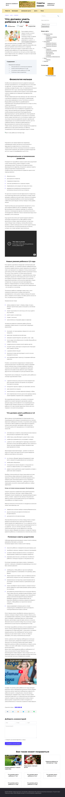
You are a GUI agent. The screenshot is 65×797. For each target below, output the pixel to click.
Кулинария (15, 10)
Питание (48, 55)
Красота (48, 59)
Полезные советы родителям (18, 72)
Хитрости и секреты (51, 37)
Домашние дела (26, 10)
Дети (35, 10)
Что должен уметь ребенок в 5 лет (51, 775)
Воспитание (49, 52)
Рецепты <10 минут (51, 43)
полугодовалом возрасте (28, 41)
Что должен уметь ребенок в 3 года (32, 783)
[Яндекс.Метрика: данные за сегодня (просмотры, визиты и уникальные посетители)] (51, 75)
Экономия (49, 40)
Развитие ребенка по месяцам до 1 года (52, 762)
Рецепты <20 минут (51, 44)
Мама (42, 10)
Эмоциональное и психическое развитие (21, 66)
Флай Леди (49, 38)
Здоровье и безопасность (53, 56)
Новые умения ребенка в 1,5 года (19, 68)
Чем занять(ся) (50, 53)
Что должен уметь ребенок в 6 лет (32, 775)
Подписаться (45, 26)
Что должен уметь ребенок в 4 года (13, 783)
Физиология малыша (14, 64)
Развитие (48, 49)
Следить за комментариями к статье (16, 739)
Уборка (48, 35)
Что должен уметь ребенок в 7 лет (13, 775)
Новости (7, 10)
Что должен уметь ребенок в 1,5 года (20, 70)
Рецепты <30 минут (51, 46)
